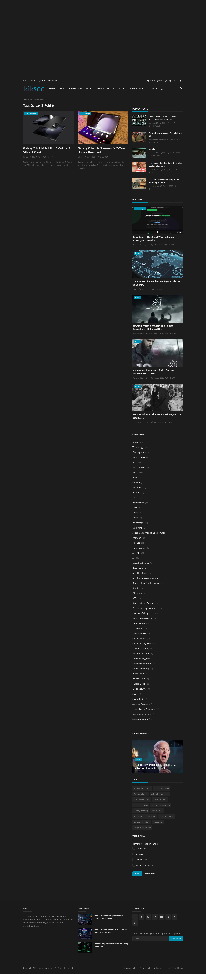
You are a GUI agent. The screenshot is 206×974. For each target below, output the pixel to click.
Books (135, 477)
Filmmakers (138, 487)
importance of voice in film (145, 816)
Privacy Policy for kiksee (151, 968)
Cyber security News (142, 643)
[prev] (171, 744)
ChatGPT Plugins (141, 805)
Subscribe (176, 938)
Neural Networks (140, 563)
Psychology (137, 522)
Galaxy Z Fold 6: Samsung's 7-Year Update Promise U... (101, 150)
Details (152, 149)
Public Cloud (138, 673)
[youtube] (161, 917)
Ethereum (137, 593)
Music (135, 472)
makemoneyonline (141, 713)
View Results (150, 873)
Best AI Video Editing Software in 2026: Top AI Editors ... (108, 917)
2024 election (157, 810)
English (171, 80)
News (61, 88)
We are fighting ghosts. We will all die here (165, 134)
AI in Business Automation (145, 578)
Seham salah (154, 186)
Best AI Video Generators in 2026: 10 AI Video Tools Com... (110, 931)
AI (133, 557)
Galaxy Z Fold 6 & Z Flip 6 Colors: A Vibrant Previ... (47, 150)
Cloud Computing (140, 668)
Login (148, 80)
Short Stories (138, 467)
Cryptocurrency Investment (145, 608)
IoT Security (138, 628)
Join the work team (48, 80)
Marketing (137, 527)
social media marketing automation (149, 532)
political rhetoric (166, 816)
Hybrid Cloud (138, 683)
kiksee (25, 157)
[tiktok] (155, 917)
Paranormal (137, 88)
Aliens (135, 517)
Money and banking (142, 788)
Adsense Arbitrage (141, 703)
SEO (134, 693)
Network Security (140, 648)
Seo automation (140, 719)
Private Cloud (138, 678)
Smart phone (138, 457)
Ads (25, 80)
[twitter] (141, 917)
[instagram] (148, 917)
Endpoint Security (140, 653)
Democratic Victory (142, 822)
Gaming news (139, 452)
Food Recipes (138, 547)
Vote (137, 874)
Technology (74, 88)
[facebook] (135, 917)
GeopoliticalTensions (142, 827)
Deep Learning (139, 568)
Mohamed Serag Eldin (157, 123)
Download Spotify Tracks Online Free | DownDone (111, 945)
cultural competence (159, 794)
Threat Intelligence (141, 658)
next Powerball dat (142, 799)
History (111, 88)
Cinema (98, 88)
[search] (181, 88)
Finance (136, 542)
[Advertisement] (103, 19)
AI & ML (136, 552)
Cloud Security (139, 688)
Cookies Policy (130, 968)
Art (88, 88)
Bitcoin (135, 588)
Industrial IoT (138, 623)
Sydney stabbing (141, 810)
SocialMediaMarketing (160, 805)
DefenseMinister (140, 794)
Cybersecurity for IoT (142, 663)
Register (158, 80)
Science (152, 88)
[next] (178, 744)
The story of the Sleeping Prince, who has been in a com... (165, 164)
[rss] (135, 923)
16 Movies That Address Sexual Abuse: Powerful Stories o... (163, 118)
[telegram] (168, 917)
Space (135, 512)
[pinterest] (174, 917)
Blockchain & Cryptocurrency (146, 583)
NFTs (134, 598)
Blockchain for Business (143, 603)
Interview (136, 537)
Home (52, 88)
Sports (123, 88)
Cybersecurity (139, 638)
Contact (33, 80)
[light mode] (180, 80)
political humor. (159, 799)
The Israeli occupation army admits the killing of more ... (164, 181)
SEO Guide (137, 698)
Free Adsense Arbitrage (143, 708)
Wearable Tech (139, 633)
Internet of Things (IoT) (143, 613)
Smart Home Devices (142, 618)
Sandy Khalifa (154, 170)
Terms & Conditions (173, 968)
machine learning (161, 788)
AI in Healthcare (140, 573)
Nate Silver (158, 822)
